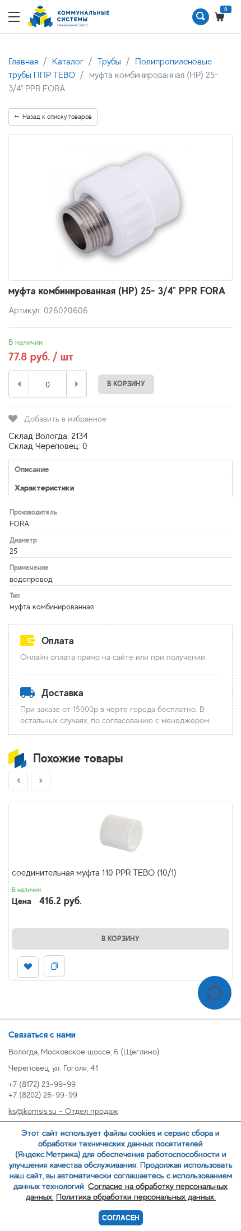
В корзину (126, 384)
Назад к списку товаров (57, 117)
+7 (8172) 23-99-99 (42, 1084)
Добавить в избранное (65, 418)
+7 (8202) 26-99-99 (42, 1094)
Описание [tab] (32, 469)
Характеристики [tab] (44, 487)
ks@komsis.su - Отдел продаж (63, 1111)
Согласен (121, 1218)
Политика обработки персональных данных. (136, 1196)
